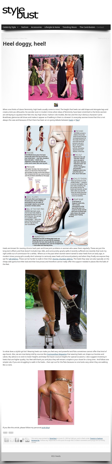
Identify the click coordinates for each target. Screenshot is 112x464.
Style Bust (53, 438)
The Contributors (87, 27)
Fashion (24, 27)
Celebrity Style (9, 27)
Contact (100, 27)
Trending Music (70, 27)
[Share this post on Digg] (12, 440)
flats (77, 120)
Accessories (36, 27)
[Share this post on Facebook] (17, 440)
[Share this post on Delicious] (22, 440)
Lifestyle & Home (52, 27)
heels (71, 120)
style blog (45, 427)
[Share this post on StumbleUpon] (27, 440)
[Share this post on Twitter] (6, 440)
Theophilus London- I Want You (16, 38)
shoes (11, 432)
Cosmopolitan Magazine (57, 354)
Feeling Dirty (102, 38)
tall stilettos (13, 259)
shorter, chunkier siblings (62, 259)
